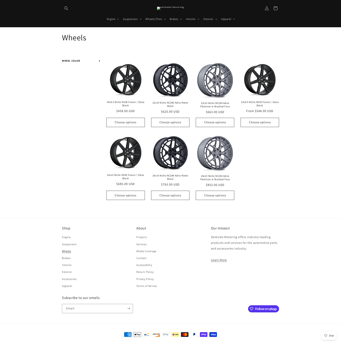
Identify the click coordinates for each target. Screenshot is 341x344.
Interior (67, 265)
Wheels (66, 251)
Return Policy (145, 272)
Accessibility (144, 265)
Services (141, 244)
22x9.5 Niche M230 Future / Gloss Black (260, 104)
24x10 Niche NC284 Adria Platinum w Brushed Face (215, 177)
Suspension (69, 244)
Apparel (67, 286)
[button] (66, 8)
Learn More (219, 260)
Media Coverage (146, 251)
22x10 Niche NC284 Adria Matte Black (170, 104)
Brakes (66, 258)
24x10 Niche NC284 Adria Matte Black (170, 177)
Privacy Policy (145, 279)
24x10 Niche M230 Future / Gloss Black (125, 176)
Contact (141, 258)
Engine (66, 237)
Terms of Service (146, 286)
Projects (141, 237)
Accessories (69, 279)
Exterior (67, 272)
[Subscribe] (128, 308)
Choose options (125, 122)
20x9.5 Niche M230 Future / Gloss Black (125, 104)
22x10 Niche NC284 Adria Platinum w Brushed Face (215, 105)
